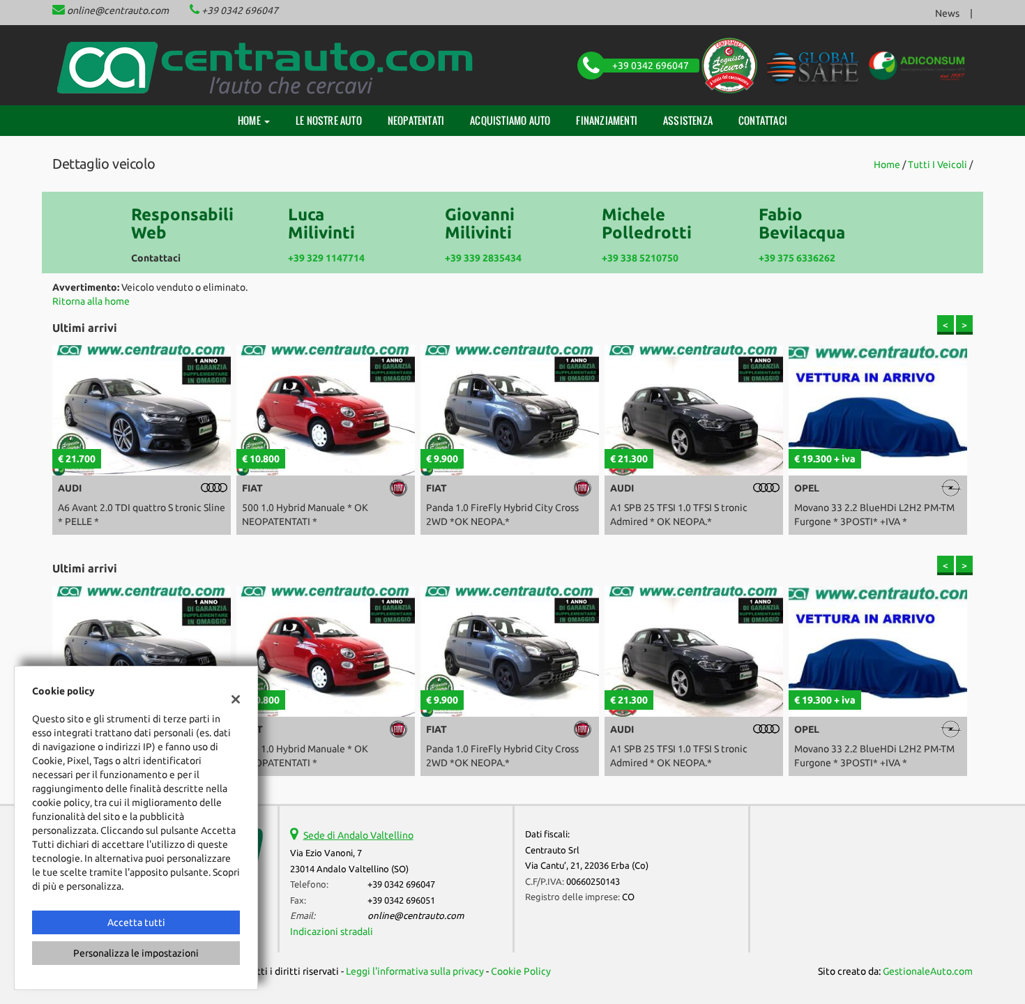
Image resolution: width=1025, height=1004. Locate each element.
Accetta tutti (136, 922)
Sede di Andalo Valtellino (358, 835)
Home (250, 120)
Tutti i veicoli (937, 164)
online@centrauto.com (118, 10)
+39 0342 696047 (240, 10)
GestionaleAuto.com (928, 971)
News (947, 13)
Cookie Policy (521, 971)
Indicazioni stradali (331, 931)
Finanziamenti (606, 120)
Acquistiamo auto (510, 120)
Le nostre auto (329, 120)
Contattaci (762, 120)
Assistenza (688, 120)
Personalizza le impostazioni (136, 953)
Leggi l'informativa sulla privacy (415, 971)
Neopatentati (416, 120)
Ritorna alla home (91, 301)
